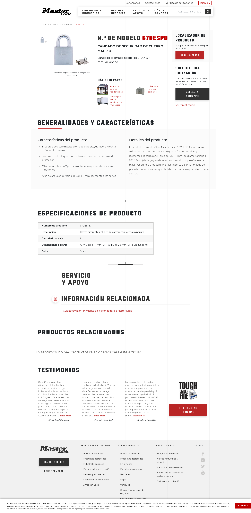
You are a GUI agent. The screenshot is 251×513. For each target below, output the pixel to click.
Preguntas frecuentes (168, 453)
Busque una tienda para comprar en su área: (191, 47)
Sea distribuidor (54, 462)
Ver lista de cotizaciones (179, 3)
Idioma (204, 3)
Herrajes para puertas (94, 474)
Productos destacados (94, 458)
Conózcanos (133, 3)
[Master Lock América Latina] (53, 14)
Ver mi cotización (185, 105)
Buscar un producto (93, 453)
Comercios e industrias (92, 11)
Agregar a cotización (192, 94)
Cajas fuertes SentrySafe (133, 498)
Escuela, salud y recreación (96, 469)
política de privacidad (179, 506)
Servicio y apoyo (141, 11)
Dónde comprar (161, 11)
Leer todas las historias (188, 410)
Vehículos (125, 485)
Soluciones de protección (96, 479)
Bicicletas (125, 474)
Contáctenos (152, 3)
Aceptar (243, 506)
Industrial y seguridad (95, 446)
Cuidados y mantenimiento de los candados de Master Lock (97, 310)
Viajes (123, 479)
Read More (65, 415)
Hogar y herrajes (118, 11)
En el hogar (126, 464)
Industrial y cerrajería (93, 464)
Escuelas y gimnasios (131, 469)
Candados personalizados (170, 467)
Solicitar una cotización (168, 481)
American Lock (91, 485)
